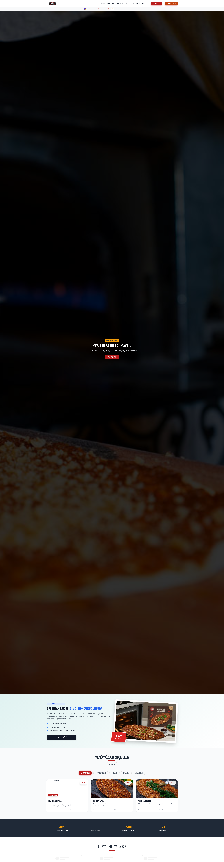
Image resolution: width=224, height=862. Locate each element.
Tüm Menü (112, 764)
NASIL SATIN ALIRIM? (112, 357)
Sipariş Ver (156, 3)
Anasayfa (101, 3)
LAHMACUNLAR (85, 773)
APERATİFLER (139, 773)
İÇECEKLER (126, 773)
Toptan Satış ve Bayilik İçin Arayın (62, 737)
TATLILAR (114, 773)
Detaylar (81, 809)
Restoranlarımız (121, 3)
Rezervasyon (171, 3)
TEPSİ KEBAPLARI (101, 773)
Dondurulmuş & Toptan (138, 3)
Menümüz (110, 3)
